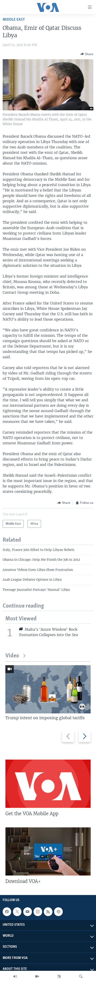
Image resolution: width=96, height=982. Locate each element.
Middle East (14, 20)
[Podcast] (58, 911)
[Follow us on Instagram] (37, 911)
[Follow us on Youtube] (27, 911)
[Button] (86, 54)
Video (12, 656)
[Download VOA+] (48, 851)
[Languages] (59, 976)
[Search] (81, 976)
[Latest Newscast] (15, 976)
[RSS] (48, 911)
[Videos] (37, 976)
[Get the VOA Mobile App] (48, 784)
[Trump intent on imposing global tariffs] (48, 689)
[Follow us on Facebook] (7, 911)
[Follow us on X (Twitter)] (17, 911)
